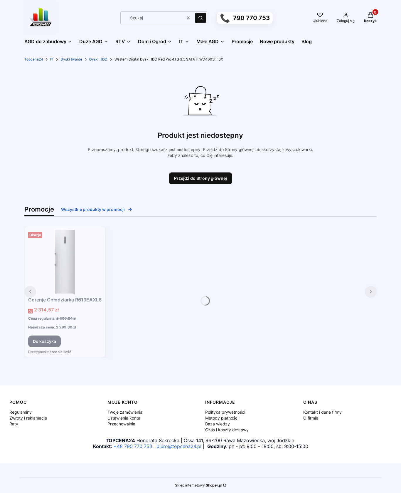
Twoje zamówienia (124, 412)
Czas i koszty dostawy (227, 429)
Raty (13, 423)
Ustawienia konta (123, 417)
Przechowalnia (121, 423)
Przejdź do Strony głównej (200, 178)
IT (51, 59)
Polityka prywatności (225, 412)
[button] (200, 18)
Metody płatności (221, 417)
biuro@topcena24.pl (178, 446)
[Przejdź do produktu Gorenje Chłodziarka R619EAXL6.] (65, 262)
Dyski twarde (71, 59)
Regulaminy (20, 412)
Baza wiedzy (217, 423)
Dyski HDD (98, 59)
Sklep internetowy (198, 485)
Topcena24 (33, 59)
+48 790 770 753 (133, 446)
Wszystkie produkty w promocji (93, 209)
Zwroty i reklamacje (28, 417)
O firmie (310, 417)
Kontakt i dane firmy (322, 412)
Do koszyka (44, 341)
